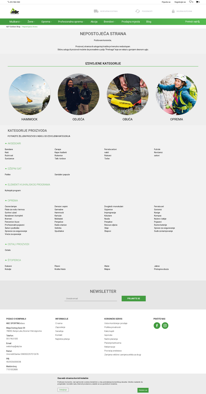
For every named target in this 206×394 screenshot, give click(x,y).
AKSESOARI (14, 143)
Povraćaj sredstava (112, 351)
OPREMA (13, 200)
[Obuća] (127, 94)
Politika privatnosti (112, 327)
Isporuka (108, 335)
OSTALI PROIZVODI (18, 244)
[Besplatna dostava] (96, 11)
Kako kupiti (109, 331)
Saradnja (59, 331)
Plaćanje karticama (112, 343)
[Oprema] (176, 94)
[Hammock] (29, 94)
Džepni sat (15, 168)
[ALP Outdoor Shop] (14, 11)
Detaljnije (63, 390)
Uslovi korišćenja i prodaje (115, 323)
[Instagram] (165, 325)
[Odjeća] (78, 94)
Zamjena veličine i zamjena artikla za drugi (122, 355)
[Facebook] (156, 325)
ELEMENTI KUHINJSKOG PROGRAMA (29, 184)
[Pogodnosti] (137, 11)
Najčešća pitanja (62, 339)
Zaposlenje (60, 327)
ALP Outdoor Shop (13, 27)
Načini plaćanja (111, 339)
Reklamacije (109, 347)
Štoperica (14, 260)
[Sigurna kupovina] (173, 11)
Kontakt (58, 335)
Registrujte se (180, 2)
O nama (58, 323)
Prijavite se (133, 298)
